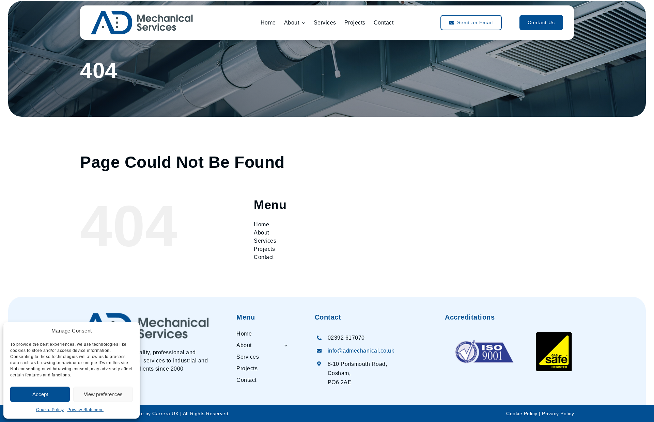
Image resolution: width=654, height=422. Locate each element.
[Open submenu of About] (284, 346)
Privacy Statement (85, 409)
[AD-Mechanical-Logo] (144, 316)
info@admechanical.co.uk (361, 351)
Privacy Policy (558, 414)
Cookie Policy (50, 409)
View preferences (103, 394)
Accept (40, 394)
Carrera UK (165, 414)
